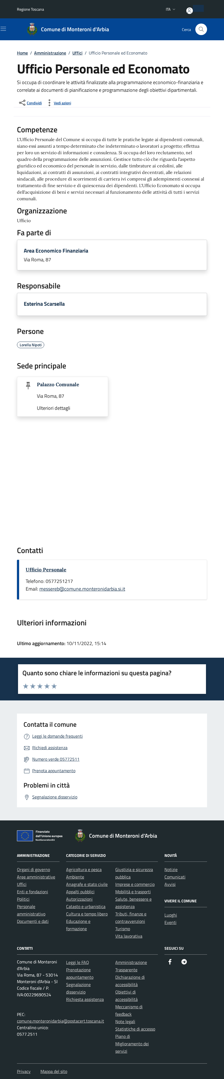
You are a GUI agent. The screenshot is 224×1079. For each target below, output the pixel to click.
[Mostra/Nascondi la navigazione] (3, 28)
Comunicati (174, 877)
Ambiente (75, 877)
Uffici (21, 884)
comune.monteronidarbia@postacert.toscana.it (60, 1021)
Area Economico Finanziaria (56, 250)
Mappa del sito (53, 1071)
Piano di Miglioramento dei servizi (132, 1043)
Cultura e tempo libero (87, 914)
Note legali (125, 1021)
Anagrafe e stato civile (87, 884)
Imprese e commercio (135, 884)
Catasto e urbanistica (85, 906)
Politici (23, 899)
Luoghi (170, 915)
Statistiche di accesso (135, 1029)
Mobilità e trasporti (133, 891)
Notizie (171, 869)
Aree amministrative (36, 877)
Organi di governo (33, 869)
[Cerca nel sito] (201, 29)
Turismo (122, 928)
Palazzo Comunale (58, 384)
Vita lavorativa (128, 936)
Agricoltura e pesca (84, 869)
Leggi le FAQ (77, 962)
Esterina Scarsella (44, 303)
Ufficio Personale (46, 569)
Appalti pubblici (80, 891)
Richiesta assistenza (85, 999)
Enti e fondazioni (32, 891)
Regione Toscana (30, 9)
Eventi (170, 922)
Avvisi (170, 884)
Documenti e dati (33, 921)
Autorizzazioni (79, 899)
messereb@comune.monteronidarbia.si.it (82, 589)
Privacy (24, 1071)
